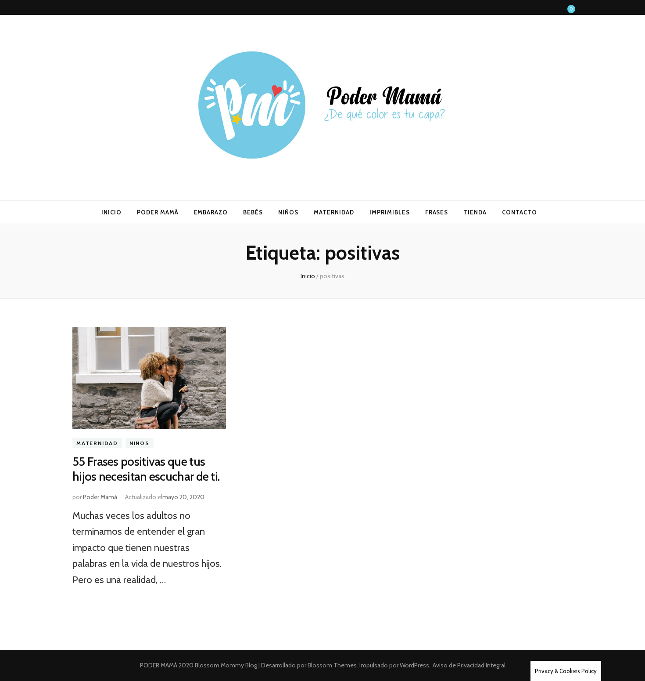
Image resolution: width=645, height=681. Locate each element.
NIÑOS (288, 212)
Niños (139, 443)
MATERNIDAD (334, 212)
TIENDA (475, 212)
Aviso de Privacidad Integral (469, 665)
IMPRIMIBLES (389, 212)
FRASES (436, 212)
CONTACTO (519, 212)
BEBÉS (253, 212)
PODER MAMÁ (158, 212)
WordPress (414, 665)
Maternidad (97, 443)
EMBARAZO (211, 212)
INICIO (111, 212)
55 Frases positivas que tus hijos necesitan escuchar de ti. (145, 469)
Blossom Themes (331, 665)
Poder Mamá (100, 497)
